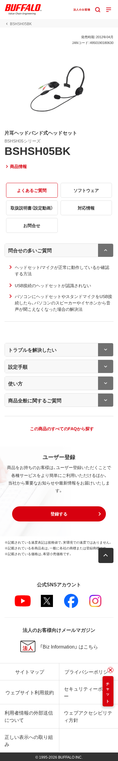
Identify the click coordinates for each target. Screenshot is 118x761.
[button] (59, 513)
